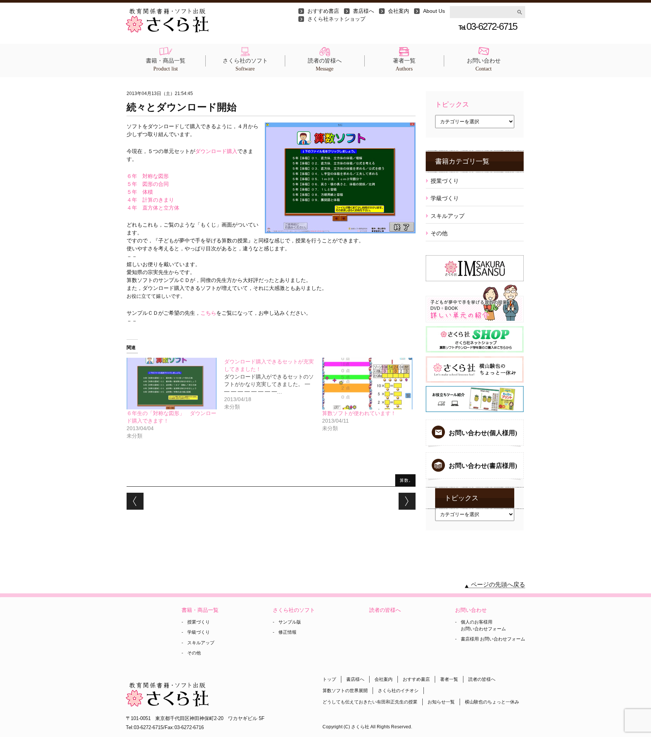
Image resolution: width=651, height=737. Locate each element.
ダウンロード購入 (216, 151)
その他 (439, 233)
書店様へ (363, 11)
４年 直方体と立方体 (153, 208)
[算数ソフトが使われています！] (367, 383)
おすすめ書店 (323, 11)
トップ (329, 679)
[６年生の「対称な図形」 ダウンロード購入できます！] (172, 383)
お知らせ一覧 (441, 702)
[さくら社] (167, 12)
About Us (434, 11)
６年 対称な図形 (148, 176)
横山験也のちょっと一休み (492, 702)
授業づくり (445, 181)
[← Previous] (135, 501)
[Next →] (407, 501)
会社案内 (398, 11)
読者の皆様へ (325, 65)
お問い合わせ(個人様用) (483, 433)
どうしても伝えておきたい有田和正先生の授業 (369, 702)
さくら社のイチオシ (398, 690)
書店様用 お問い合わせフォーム (493, 639)
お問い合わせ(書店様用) (483, 465)
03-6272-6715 (487, 26)
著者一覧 (404, 65)
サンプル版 (289, 622)
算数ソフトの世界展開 (345, 690)
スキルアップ (448, 216)
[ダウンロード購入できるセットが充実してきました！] (273, 384)
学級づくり (445, 198)
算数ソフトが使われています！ (359, 413)
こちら (208, 313)
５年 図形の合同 (148, 184)
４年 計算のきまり (150, 200)
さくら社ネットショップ (336, 19)
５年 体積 (140, 192)
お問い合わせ (484, 65)
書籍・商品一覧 (165, 65)
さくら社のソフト (245, 65)
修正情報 (287, 632)
